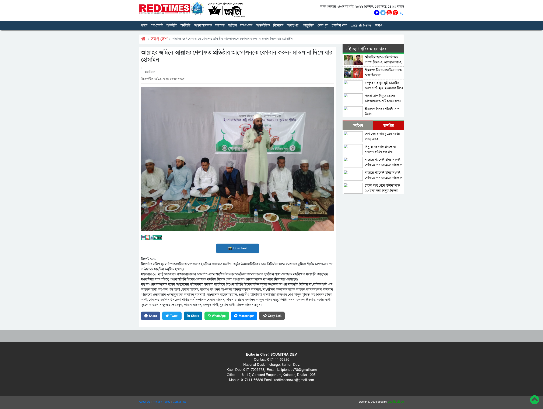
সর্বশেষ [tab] (358, 125)
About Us (144, 402)
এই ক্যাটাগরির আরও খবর (366, 49)
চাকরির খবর (339, 25)
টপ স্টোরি (157, 25)
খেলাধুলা (323, 25)
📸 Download (237, 248)
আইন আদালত (203, 25)
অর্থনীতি (185, 25)
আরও (378, 25)
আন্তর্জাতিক (263, 25)
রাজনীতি (172, 25)
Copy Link (274, 316)
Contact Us (179, 402)
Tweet (174, 316)
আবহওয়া (292, 25)
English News (361, 25)
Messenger (246, 316)
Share (153, 316)
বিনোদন (278, 25)
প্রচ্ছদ (144, 25)
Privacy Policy (161, 402)
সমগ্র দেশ (246, 25)
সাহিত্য (232, 25)
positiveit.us (396, 402)
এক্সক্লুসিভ (308, 25)
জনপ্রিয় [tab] (388, 125)
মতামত (220, 25)
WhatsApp (219, 316)
